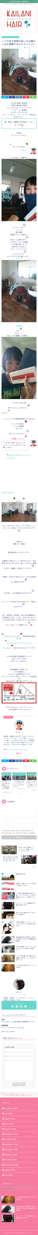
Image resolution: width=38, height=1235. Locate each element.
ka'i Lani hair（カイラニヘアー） (10, 37)
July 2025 (8, 1113)
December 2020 (11, 1149)
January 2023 (10, 1129)
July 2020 (8, 1175)
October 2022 (10, 1139)
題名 (6, 1055)
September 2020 (11, 1165)
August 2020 (9, 1170)
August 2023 (9, 1119)
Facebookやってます (11, 636)
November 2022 (11, 1134)
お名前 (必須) (9, 1047)
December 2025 (11, 1108)
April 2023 (8, 1124)
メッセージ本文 (10, 1060)
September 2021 (11, 1144)
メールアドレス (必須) (13, 1051)
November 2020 (11, 1155)
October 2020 (10, 1160)
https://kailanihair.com (18, 749)
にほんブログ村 (7, 492)
